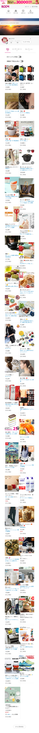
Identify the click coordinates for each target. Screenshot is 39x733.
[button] (5, 40)
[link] (12, 73)
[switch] (19, 57)
